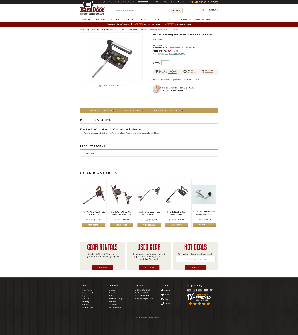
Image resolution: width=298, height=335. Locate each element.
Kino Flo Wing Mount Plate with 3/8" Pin (94, 213)
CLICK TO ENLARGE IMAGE (112, 86)
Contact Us (86, 304)
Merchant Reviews (115, 307)
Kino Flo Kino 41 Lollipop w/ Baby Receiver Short (204, 213)
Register (174, 2)
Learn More (102, 267)
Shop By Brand (91, 29)
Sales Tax (85, 299)
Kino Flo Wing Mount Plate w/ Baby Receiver (149, 213)
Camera (184, 19)
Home (82, 29)
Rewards (181, 2)
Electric (157, 19)
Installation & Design (116, 299)
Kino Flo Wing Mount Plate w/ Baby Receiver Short (121, 213)
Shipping (209, 71)
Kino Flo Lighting (102, 29)
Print (200, 79)
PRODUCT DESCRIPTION (101, 110)
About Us (112, 290)
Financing (85, 302)
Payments (85, 296)
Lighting (129, 19)
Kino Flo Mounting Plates (135, 29)
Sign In (166, 2)
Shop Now (149, 267)
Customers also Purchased (167, 110)
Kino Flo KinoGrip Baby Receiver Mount (176, 213)
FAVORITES (191, 71)
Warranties (112, 302)
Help (156, 2)
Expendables (102, 19)
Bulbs (143, 19)
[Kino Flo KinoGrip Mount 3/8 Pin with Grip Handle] (111, 80)
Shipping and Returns (89, 293)
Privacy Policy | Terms (116, 293)
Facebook (166, 290)
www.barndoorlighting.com (107, 256)
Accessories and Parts (117, 29)
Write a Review (157, 39)
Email (189, 79)
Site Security (113, 304)
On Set (170, 19)
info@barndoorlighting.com (144, 299)
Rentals (111, 296)
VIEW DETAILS (94, 225)
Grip (117, 19)
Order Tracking (87, 290)
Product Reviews (132, 110)
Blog (166, 299)
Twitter (166, 295)
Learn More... (172, 73)
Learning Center (202, 19)
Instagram (167, 303)
